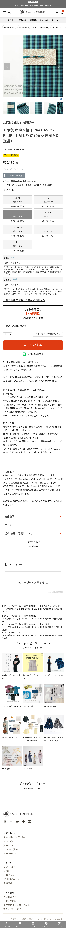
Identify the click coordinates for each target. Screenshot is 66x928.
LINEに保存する (35, 354)
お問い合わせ (9, 853)
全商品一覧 (16, 606)
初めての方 (44, 20)
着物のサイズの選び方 (14, 837)
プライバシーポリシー (13, 909)
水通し (8, 258)
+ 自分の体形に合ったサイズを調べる (24, 300)
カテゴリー (12, 20)
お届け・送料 (9, 841)
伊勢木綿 (56, 606)
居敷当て (9, 280)
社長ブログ (8, 875)
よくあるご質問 (10, 849)
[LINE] (23, 821)
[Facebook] (11, 821)
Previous (7, 66)
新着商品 (33, 20)
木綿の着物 (44, 606)
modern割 (44, 27)
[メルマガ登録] (29, 821)
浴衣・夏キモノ (56, 27)
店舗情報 (7, 883)
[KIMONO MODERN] (33, 814)
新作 (34, 27)
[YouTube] (17, 821)
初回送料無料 (33, 2)
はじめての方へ (24, 27)
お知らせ (7, 871)
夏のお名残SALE (9, 27)
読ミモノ (55, 20)
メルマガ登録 (9, 901)
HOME (5, 606)
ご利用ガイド (9, 897)
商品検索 (22, 20)
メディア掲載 (9, 867)
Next (59, 66)
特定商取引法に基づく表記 (16, 905)
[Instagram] (4, 821)
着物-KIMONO (30, 606)
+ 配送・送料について (15, 326)
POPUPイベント (11, 879)
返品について (9, 845)
